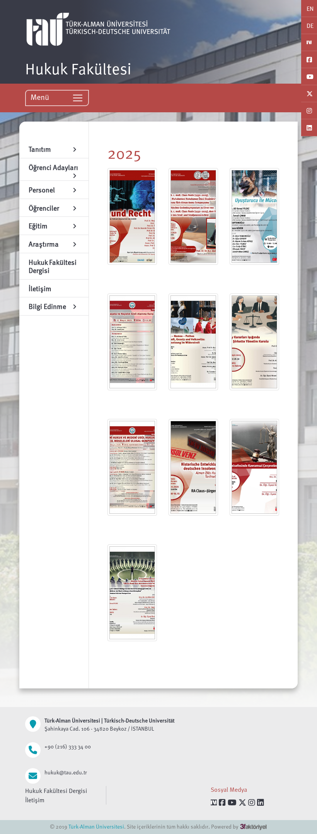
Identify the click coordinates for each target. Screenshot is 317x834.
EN (310, 8)
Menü (41, 97)
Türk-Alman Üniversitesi (96, 826)
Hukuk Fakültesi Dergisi (56, 790)
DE (310, 25)
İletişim (34, 800)
